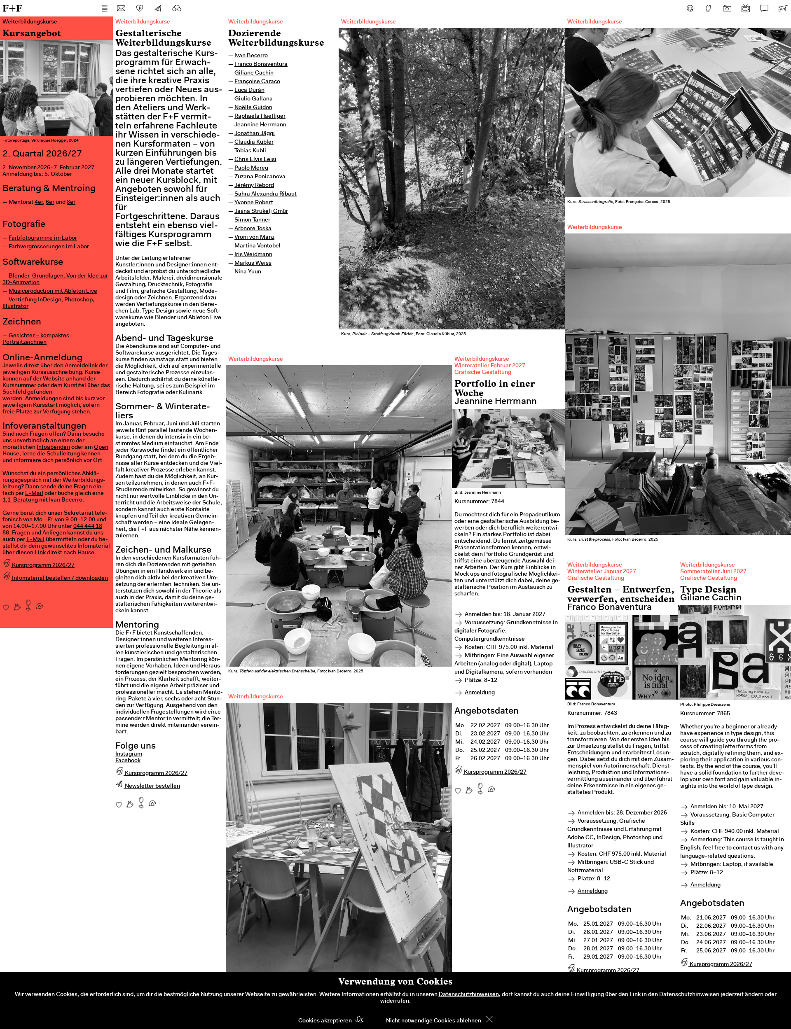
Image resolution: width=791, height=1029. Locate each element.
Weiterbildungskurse (255, 22)
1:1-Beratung (20, 500)
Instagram (128, 754)
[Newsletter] (158, 8)
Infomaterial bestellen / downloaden (59, 578)
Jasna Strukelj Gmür (261, 212)
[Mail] (121, 8)
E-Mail (34, 494)
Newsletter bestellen (152, 786)
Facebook (127, 761)
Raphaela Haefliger (260, 116)
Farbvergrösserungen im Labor (49, 247)
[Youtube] (745, 8)
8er (71, 202)
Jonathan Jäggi (254, 134)
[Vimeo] (764, 8)
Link (40, 553)
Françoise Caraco (257, 82)
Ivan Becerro (251, 56)
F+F (12, 8)
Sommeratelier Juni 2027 (713, 572)
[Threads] (708, 8)
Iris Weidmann (253, 255)
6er (50, 202)
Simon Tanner (252, 220)
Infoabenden (53, 447)
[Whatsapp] (39, 603)
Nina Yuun (247, 272)
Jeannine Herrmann (260, 125)
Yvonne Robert (253, 203)
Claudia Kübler (254, 142)
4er (39, 202)
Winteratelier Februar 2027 (489, 366)
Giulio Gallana (253, 99)
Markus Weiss (252, 263)
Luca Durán (249, 90)
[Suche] (176, 8)
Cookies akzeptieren (325, 1021)
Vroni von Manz (254, 237)
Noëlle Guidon (253, 108)
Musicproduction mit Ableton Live (53, 291)
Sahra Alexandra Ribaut (265, 194)
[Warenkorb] (783, 8)
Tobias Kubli (250, 151)
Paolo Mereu (251, 168)
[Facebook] (690, 8)
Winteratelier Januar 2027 (601, 572)
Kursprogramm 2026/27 (43, 566)
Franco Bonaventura (261, 65)
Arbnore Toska (252, 229)
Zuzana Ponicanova (260, 177)
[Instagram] (727, 8)
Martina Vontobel (257, 246)
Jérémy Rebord (254, 186)
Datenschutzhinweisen (469, 995)
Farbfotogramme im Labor (43, 238)
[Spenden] (139, 8)
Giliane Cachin (254, 73)
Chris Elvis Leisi (255, 160)
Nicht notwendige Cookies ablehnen (433, 1021)
